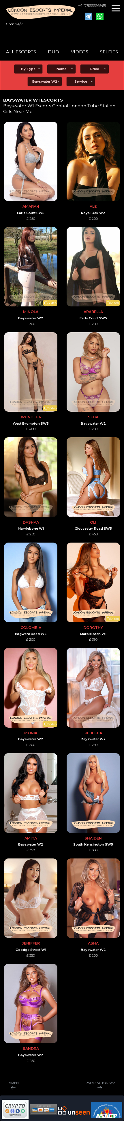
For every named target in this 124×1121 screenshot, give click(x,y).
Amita (31, 838)
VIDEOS (79, 52)
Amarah (30, 206)
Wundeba (31, 417)
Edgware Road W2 (31, 634)
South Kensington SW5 (93, 844)
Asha (93, 943)
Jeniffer (31, 943)
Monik (30, 733)
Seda (93, 417)
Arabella (93, 312)
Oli (93, 522)
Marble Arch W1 (93, 634)
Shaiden (93, 838)
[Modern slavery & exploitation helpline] (74, 1110)
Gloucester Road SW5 (93, 528)
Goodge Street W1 (31, 950)
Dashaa (31, 522)
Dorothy (93, 627)
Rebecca (93, 733)
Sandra (31, 1048)
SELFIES (109, 52)
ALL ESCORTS (21, 52)
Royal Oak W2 (93, 213)
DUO (53, 52)
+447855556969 (92, 5)
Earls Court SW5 (30, 213)
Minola (30, 312)
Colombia (30, 627)
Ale (93, 206)
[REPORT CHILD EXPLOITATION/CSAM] (107, 1110)
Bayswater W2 (30, 318)
